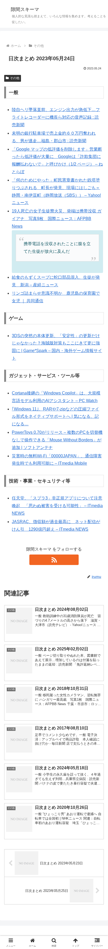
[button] (97, 743)
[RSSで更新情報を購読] (54, 560)
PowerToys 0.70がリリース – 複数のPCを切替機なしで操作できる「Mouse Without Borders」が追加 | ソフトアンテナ (57, 440)
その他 (14, 78)
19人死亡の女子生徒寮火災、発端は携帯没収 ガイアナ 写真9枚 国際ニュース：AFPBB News (56, 218)
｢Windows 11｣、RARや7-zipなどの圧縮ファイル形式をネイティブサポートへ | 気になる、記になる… (55, 416)
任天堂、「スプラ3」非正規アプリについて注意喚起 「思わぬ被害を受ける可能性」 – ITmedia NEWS (57, 505)
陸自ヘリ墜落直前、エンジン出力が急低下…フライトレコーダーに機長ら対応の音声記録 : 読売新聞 (56, 117)
